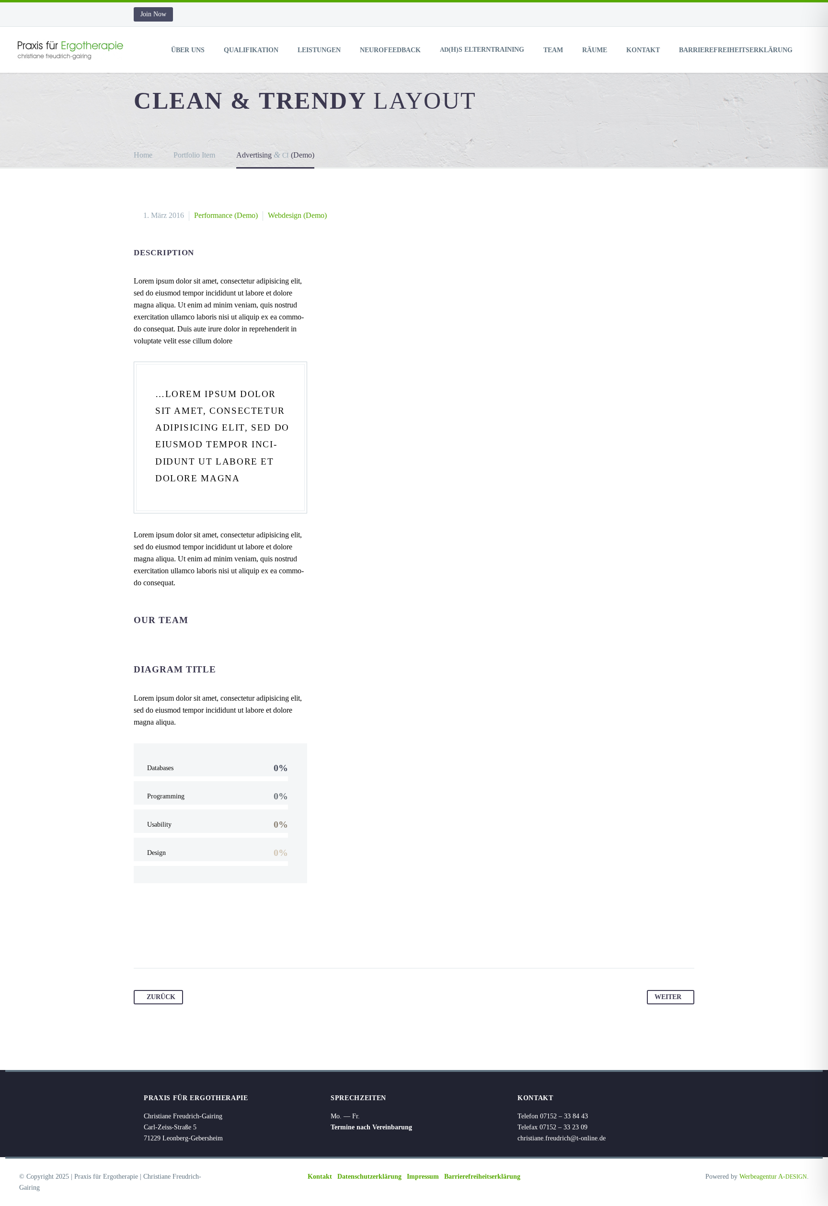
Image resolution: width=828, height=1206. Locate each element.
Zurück (161, 997)
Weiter (668, 997)
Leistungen (319, 50)
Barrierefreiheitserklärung (736, 50)
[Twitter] (160, 938)
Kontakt (643, 50)
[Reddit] (233, 938)
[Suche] (811, 50)
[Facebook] (142, 938)
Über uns (188, 50)
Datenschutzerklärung (369, 1176)
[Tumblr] (196, 938)
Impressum (423, 1176)
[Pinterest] (178, 938)
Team (553, 50)
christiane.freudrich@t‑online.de (562, 1138)
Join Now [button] (153, 14)
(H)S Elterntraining (482, 49)
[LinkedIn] (214, 938)
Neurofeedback (390, 50)
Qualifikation (251, 50)
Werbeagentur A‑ (773, 1176)
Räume (594, 50)
